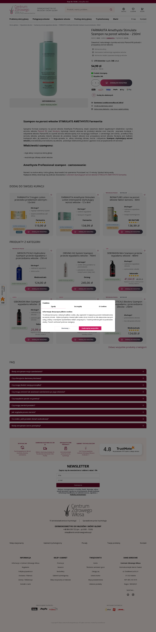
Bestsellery (60, 571)
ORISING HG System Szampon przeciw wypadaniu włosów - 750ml (78, 254)
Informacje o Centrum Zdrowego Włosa (25, 563)
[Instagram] (133, 594)
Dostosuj (65, 328)
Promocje (60, 563)
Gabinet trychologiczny (60, 576)
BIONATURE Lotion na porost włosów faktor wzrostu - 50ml (125, 198)
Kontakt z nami (25, 584)
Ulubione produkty (95, 584)
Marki (115, 19)
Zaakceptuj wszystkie (90, 328)
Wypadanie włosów (62, 19)
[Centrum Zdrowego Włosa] (22, 9)
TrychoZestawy (102, 19)
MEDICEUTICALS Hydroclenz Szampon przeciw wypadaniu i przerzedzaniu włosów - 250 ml (31, 256)
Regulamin (25, 567)
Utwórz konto (95, 576)
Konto (95, 563)
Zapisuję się (78, 485)
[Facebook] (128, 594)
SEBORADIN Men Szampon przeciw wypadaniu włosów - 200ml (31, 303)
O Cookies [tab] (103, 306)
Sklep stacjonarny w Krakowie (60, 580)
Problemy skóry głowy (19, 19)
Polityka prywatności (25, 571)
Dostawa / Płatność (25, 576)
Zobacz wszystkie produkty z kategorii (127, 347)
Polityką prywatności (78, 495)
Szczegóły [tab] (78, 306)
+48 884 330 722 (69, 529)
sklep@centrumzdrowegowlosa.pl (78, 532)
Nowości (61, 567)
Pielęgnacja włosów (41, 19)
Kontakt (143, 19)
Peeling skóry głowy (83, 19)
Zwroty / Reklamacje (25, 580)
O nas (133, 19)
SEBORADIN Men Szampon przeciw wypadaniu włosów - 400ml (124, 254)
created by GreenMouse (98, 623)
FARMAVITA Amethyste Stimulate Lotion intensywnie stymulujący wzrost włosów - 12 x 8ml (78, 200)
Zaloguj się (95, 571)
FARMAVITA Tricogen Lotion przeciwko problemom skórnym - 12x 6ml (31, 200)
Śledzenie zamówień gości (95, 567)
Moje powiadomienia (95, 580)
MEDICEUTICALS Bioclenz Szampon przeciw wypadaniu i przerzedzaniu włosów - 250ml (124, 304)
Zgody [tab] (53, 306)
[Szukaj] (111, 9)
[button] (123, 9)
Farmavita (111, 38)
